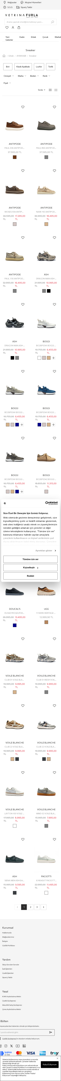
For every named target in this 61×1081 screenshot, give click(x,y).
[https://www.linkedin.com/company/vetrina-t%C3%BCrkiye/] (24, 1045)
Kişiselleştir (29, 567)
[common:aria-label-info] (12, 27)
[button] (37, 90)
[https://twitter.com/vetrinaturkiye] (11, 1046)
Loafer (39, 66)
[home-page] (4, 56)
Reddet (30, 576)
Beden (33, 76)
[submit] (50, 1032)
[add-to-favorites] (23, 107)
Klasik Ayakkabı (23, 66)
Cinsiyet (7, 76)
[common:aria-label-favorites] (7, 27)
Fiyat (6, 83)
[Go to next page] (43, 907)
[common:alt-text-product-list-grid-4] (50, 90)
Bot (8, 66)
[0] (18, 27)
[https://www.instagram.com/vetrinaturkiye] (6, 1046)
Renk (45, 76)
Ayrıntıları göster (43, 550)
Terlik (50, 66)
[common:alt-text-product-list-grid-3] (56, 90)
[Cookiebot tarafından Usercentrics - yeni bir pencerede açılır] (45, 503)
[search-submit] (52, 22)
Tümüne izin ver (30, 559)
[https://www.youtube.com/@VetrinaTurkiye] (18, 1046)
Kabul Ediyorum (50, 1064)
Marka (20, 76)
